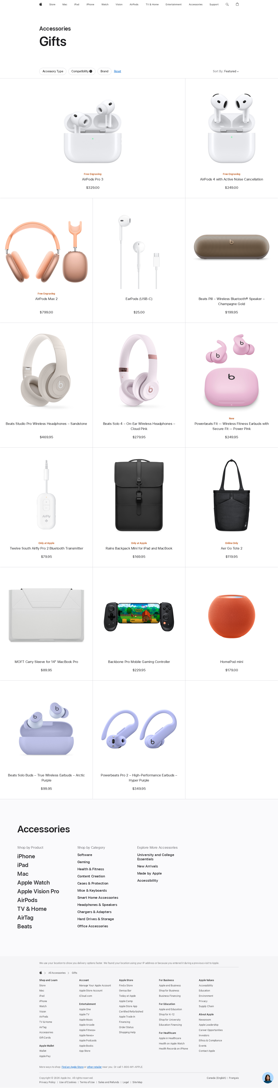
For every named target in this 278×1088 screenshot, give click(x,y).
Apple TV (84, 1014)
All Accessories (57, 973)
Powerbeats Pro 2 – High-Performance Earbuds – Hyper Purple (139, 777)
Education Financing (170, 1024)
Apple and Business (170, 985)
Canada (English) (216, 1078)
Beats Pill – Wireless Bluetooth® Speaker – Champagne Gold (232, 301)
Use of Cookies (67, 1082)
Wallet (42, 1051)
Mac (41, 990)
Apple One (85, 1009)
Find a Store (126, 985)
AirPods (43, 1016)
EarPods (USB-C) (139, 299)
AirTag (42, 1027)
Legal (126, 1082)
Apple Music (86, 1019)
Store (42, 985)
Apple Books (86, 1045)
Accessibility (206, 985)
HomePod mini (231, 662)
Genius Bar (125, 990)
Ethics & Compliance (210, 1040)
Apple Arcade (86, 1024)
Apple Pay (45, 1056)
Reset (117, 71)
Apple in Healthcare (170, 1038)
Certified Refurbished (131, 1011)
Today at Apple (127, 996)
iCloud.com (85, 996)
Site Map (137, 1082)
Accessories (46, 1032)
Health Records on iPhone (173, 1048)
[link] (267, 1077)
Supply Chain (206, 1006)
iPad (41, 996)
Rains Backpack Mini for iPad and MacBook (139, 548)
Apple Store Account (90, 990)
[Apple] (40, 972)
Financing (124, 1022)
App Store (84, 1051)
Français (234, 1078)
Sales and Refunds (108, 1082)
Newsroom (205, 1019)
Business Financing (170, 996)
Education (204, 990)
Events (202, 1045)
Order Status (126, 1027)
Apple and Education (170, 1009)
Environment (206, 996)
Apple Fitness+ (87, 1030)
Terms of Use (87, 1082)
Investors (204, 1035)
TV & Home (45, 1022)
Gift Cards (45, 1037)
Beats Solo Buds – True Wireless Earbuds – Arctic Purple (46, 777)
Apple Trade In (127, 1016)
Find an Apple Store (73, 1067)
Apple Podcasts (87, 1040)
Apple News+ (86, 1035)
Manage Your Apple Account (95, 985)
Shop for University (170, 1019)
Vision (42, 1011)
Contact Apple (207, 1051)
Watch (42, 1006)
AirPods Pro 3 (92, 179)
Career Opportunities (211, 1030)
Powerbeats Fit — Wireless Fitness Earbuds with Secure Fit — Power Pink (232, 426)
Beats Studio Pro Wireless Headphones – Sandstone (46, 424)
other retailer (94, 1067)
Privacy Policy (47, 1082)
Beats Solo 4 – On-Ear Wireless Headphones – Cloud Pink (139, 426)
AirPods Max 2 (46, 299)
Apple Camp (126, 1001)
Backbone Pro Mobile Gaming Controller (139, 662)
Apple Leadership (208, 1024)
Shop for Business (169, 990)
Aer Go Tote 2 (231, 548)
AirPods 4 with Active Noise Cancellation (231, 179)
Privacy (203, 1001)
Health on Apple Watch (171, 1043)
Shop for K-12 (166, 1014)
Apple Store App (128, 1006)
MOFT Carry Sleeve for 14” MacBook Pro (46, 662)
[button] (227, 4)
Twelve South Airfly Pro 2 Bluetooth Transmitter (46, 548)
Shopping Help (127, 1032)
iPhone (43, 1001)
